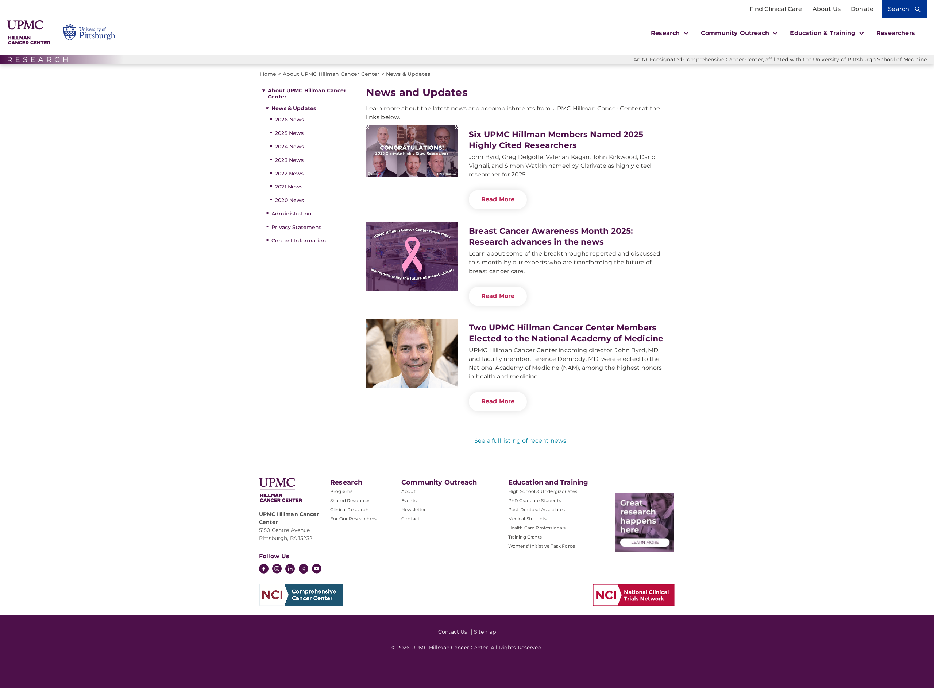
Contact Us (452, 632)
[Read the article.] (412, 159)
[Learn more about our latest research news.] (645, 522)
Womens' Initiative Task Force (541, 546)
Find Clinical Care (776, 8)
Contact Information (298, 240)
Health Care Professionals (537, 527)
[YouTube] (316, 569)
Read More (497, 199)
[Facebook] (264, 569)
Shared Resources (350, 500)
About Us (827, 8)
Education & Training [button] (823, 33)
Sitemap (485, 632)
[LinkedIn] (290, 569)
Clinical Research (349, 509)
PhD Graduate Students (534, 500)
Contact (410, 518)
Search (898, 8)
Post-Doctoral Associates (536, 509)
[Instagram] (277, 569)
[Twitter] (303, 569)
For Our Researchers (353, 518)
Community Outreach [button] (736, 33)
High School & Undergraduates (542, 491)
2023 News (289, 160)
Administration (291, 213)
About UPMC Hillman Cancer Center (307, 93)
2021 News (288, 186)
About (408, 491)
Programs (341, 491)
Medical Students (527, 518)
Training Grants (525, 537)
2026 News (289, 119)
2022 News (289, 173)
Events (409, 500)
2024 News (289, 146)
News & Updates (293, 108)
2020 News (289, 200)
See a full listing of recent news (520, 440)
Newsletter (413, 509)
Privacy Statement (296, 227)
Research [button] (666, 33)
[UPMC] (28, 32)
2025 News (289, 133)
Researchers (895, 33)
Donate (862, 8)
